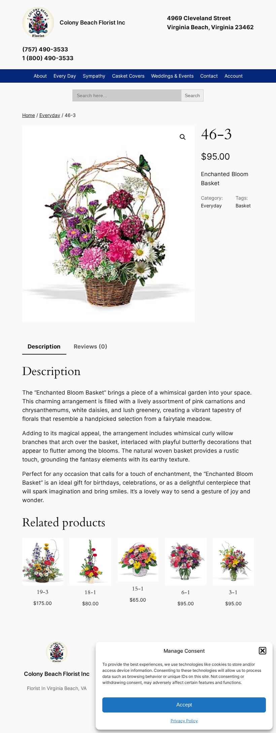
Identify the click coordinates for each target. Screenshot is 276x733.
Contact (209, 76)
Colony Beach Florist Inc (92, 22)
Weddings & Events (172, 76)
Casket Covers (128, 76)
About (40, 76)
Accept (184, 704)
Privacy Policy (184, 720)
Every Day (65, 76)
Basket (243, 205)
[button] (262, 650)
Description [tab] (44, 346)
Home (28, 115)
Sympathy (94, 76)
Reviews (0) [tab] (90, 346)
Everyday (49, 115)
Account (234, 76)
